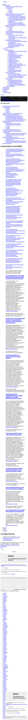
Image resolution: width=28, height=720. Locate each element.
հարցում (15, 311)
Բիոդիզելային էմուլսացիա (15, 81)
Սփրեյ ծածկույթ (10, 86)
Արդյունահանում (10, 72)
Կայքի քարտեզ (15, 545)
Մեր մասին (6, 88)
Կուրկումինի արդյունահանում (16, 85)
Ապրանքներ (6, 5)
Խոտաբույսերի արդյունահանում (17, 75)
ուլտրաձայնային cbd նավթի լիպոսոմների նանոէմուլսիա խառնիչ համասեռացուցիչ (15, 277)
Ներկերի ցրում (12, 58)
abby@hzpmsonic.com (8, 539)
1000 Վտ (10, 11)
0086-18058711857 (16, 537)
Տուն (4, 4)
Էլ (3, 549)
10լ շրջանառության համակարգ (17, 17)
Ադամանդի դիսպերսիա (15, 70)
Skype (2, 547)
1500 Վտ (10, 12)
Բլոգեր (5, 91)
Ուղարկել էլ (4, 546)
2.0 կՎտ (10, 28)
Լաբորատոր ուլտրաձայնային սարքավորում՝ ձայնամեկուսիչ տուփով (14, 226)
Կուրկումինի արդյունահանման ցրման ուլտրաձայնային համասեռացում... (14, 203)
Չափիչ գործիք (10, 47)
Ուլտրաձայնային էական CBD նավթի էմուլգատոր (14, 434)
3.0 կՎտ (10, 30)
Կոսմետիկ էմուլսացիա (14, 82)
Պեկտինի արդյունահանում (15, 77)
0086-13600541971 (7, 537)
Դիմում (5, 48)
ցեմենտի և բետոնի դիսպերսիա (17, 65)
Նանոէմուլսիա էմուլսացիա (15, 83)
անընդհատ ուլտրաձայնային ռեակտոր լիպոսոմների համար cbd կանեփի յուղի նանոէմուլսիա (15, 320)
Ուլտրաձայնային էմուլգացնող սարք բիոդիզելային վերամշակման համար (14, 255)
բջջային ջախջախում (14, 66)
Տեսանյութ (6, 87)
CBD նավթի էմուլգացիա (14, 80)
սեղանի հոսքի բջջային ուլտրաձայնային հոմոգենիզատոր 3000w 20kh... (15, 164)
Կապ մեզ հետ (7, 92)
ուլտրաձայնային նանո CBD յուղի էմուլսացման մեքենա (15, 488)
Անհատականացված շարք (13, 40)
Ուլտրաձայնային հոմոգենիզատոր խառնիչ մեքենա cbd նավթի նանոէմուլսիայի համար (14, 396)
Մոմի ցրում (11, 68)
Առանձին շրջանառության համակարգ (16, 133)
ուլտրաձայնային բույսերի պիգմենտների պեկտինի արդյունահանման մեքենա (13, 211)
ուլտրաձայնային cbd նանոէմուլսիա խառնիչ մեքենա (13, 356)
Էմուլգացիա (9, 78)
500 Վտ (10, 9)
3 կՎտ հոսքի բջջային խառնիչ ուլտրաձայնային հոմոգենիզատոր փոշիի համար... (15, 155)
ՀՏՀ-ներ (5, 90)
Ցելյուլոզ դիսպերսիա (14, 61)
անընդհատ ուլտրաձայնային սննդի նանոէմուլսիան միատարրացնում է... (14, 194)
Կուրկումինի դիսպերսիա (15, 63)
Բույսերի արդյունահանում (15, 76)
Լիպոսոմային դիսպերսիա (15, 55)
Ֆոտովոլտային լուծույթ (14, 71)
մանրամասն (9, 311)
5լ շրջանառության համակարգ (16, 16)
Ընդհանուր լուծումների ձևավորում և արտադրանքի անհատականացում (16, 45)
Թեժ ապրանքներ (5, 545)
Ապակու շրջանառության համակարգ (16, 119)
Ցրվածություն (9, 50)
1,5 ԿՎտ (10, 27)
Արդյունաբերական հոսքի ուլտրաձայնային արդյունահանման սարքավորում (15, 240)
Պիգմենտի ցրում (13, 60)
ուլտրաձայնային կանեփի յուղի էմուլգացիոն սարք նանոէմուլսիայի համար (14, 470)
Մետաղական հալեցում (14, 67)
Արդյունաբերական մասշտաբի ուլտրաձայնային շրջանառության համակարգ (15, 32)
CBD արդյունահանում (14, 73)
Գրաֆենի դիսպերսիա (14, 56)
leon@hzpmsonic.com (7, 540)
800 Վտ (10, 10)
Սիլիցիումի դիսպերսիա (14, 57)
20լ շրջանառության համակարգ (17, 18)
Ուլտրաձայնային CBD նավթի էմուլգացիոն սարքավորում (15, 510)
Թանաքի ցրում (12, 53)
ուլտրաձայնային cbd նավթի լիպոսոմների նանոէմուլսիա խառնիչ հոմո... (13, 184)
